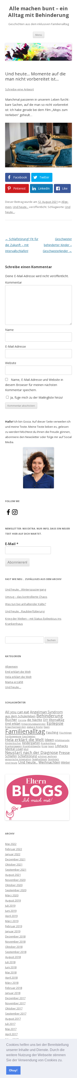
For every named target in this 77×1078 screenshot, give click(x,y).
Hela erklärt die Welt (18, 677)
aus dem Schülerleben (20, 716)
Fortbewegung (13, 736)
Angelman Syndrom (46, 711)
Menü (38, 34)
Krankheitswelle (32, 746)
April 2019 (11, 916)
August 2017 (13, 1019)
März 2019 (11, 921)
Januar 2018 (12, 993)
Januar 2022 (12, 854)
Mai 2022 (10, 844)
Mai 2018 (10, 972)
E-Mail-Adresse (15, 346)
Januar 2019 (12, 931)
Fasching (52, 732)
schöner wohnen (47, 756)
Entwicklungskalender (33, 723)
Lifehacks (61, 746)
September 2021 (15, 870)
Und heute (11, 762)
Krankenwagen (13, 746)
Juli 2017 (10, 1024)
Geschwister (29, 736)
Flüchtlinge (65, 732)
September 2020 (15, 890)
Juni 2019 (10, 911)
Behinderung (49, 716)
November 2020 (15, 880)
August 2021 (13, 875)
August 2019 (13, 900)
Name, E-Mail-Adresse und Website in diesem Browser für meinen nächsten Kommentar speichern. (34, 385)
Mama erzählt (14, 682)
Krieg (44, 746)
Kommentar (13, 282)
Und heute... (20, 207)
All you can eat (17, 711)
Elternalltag (56, 720)
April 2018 (11, 977)
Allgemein (11, 666)
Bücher (11, 719)
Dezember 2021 (15, 859)
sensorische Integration (18, 759)
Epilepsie (55, 723)
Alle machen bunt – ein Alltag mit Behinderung (38, 11)
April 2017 (11, 1034)
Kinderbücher (13, 743)
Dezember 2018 (15, 936)
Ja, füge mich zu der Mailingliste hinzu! (36, 397)
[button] (64, 1060)
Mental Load (14, 749)
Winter (65, 762)
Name (9, 330)
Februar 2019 (13, 926)
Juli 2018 (10, 962)
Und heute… (13, 687)
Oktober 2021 (13, 864)
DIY (45, 720)
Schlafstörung (27, 756)
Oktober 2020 (13, 885)
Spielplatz (53, 759)
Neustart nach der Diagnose (31, 752)
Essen (47, 726)
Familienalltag (25, 731)
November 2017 (15, 1003)
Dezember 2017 (15, 998)
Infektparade (62, 740)
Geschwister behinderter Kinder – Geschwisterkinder (57, 245)
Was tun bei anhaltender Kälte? (25, 604)
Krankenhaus (48, 743)
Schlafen (11, 756)
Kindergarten (31, 743)
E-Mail (11, 543)
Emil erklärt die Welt (18, 672)
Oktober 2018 (13, 947)
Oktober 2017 (13, 1008)
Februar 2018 (13, 988)
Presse (64, 752)
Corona (22, 720)
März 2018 (11, 983)
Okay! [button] (13, 1070)
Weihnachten (49, 762)
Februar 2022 (13, 849)
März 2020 (11, 895)
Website (10, 363)
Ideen (49, 739)
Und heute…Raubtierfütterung (24, 611)
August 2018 (13, 957)
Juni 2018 (10, 967)
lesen (51, 746)
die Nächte (34, 720)
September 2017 (15, 1013)
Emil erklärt (13, 724)
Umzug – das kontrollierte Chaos (26, 597)
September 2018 (15, 952)
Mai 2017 (10, 1029)
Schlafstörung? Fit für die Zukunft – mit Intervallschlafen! (21, 245)
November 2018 (15, 941)
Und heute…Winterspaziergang (25, 589)
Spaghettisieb (39, 759)
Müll (26, 749)
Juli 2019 (10, 906)
